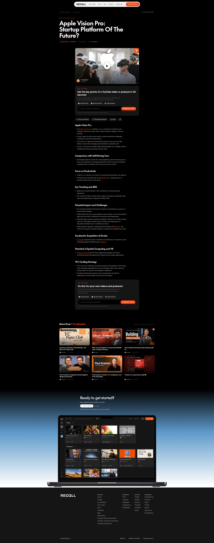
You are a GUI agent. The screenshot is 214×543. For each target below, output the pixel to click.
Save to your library (84, 119)
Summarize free (128, 108)
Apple (100, 129)
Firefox (147, 505)
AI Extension (101, 502)
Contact (125, 499)
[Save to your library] (87, 330)
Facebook (80, 239)
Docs (99, 4)
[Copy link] (120, 119)
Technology (76, 12)
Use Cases (92, 4)
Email (136, 510)
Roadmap (126, 507)
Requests (126, 502)
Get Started (132, 4)
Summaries (101, 515)
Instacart (117, 226)
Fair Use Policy (148, 538)
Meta (83, 175)
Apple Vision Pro (85, 129)
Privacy (122, 538)
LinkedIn (138, 507)
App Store (148, 510)
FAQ (105, 4)
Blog (99, 513)
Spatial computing (83, 252)
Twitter (137, 497)
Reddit (137, 499)
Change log (127, 505)
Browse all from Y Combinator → (144, 324)
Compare (100, 510)
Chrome (147, 499)
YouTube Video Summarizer (107, 518)
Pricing (111, 4)
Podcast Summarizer (104, 523)
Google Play (149, 513)
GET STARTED (87, 405)
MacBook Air (105, 178)
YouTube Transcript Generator (107, 521)
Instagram (103, 242)
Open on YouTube (148, 12)
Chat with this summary (100, 119)
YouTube (138, 505)
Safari (147, 507)
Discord (137, 502)
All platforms (149, 497)
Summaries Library (65, 12)
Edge (146, 502)
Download (119, 4)
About (99, 497)
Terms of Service (134, 538)
